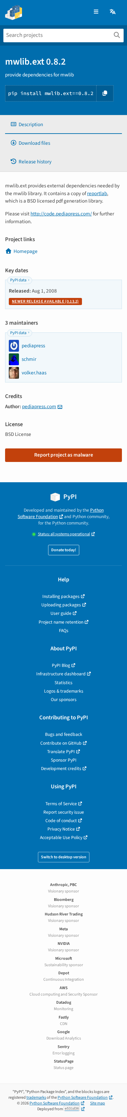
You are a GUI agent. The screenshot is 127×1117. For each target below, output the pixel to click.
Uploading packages (61, 605)
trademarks (36, 1097)
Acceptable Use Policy (61, 837)
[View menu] (96, 12)
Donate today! (63, 550)
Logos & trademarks (63, 691)
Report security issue (63, 812)
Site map (97, 1103)
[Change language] (113, 12)
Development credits (61, 768)
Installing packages (61, 596)
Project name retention (61, 622)
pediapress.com (39, 406)
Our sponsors (64, 699)
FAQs (63, 630)
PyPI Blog (61, 665)
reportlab (97, 193)
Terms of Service (61, 803)
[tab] (63, 124)
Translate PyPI (61, 751)
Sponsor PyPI (64, 760)
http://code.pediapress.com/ (61, 213)
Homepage (26, 251)
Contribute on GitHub (61, 743)
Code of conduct (61, 820)
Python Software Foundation (61, 513)
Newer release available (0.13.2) (45, 301)
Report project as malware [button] (63, 455)
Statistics (63, 682)
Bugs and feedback (63, 734)
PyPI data (18, 280)
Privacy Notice (61, 829)
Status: (64, 534)
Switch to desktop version (63, 857)
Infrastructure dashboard (61, 674)
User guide (60, 613)
